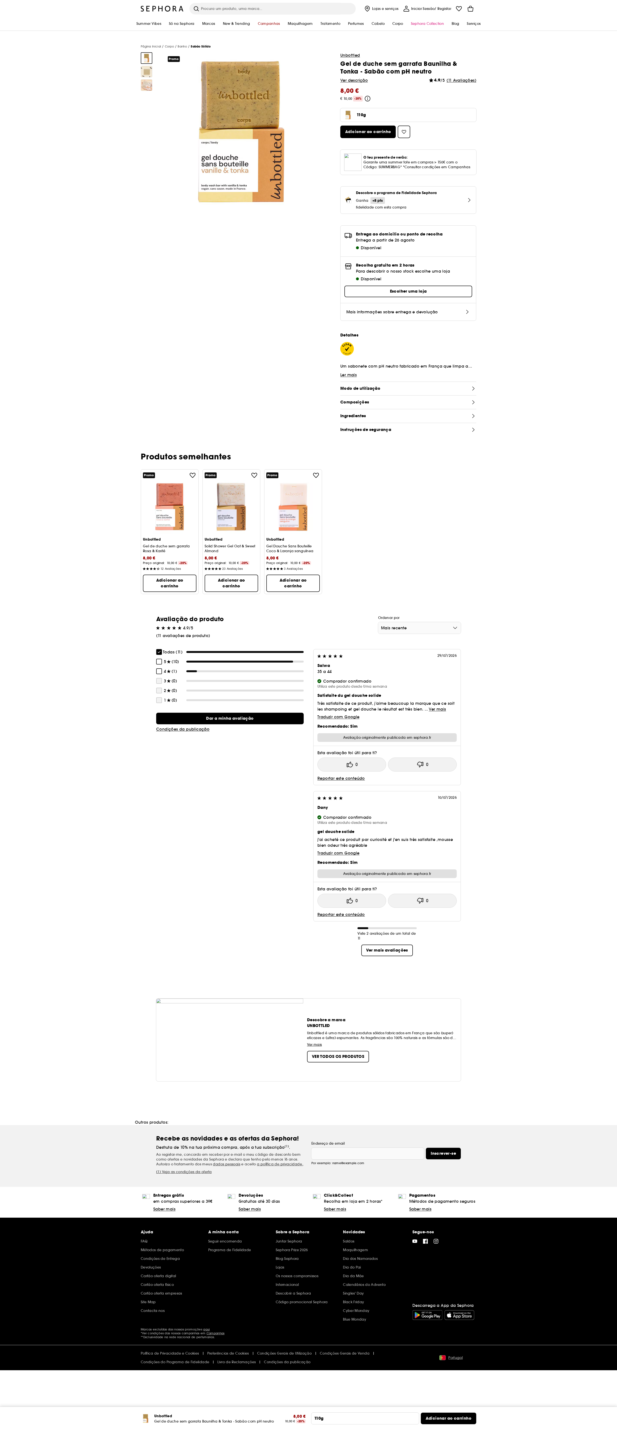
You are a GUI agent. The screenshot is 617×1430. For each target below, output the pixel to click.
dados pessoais (226, 1164)
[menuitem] (381, 8)
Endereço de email (328, 1143)
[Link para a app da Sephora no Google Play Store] (427, 1315)
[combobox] (419, 628)
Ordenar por (389, 618)
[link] (230, 718)
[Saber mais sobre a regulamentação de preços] (367, 98)
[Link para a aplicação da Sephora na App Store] (459, 1315)
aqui (206, 1329)
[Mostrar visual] (146, 58)
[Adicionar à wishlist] (192, 475)
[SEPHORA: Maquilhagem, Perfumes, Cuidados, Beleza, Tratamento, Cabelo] (162, 9)
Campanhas (216, 1333)
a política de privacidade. (280, 1164)
